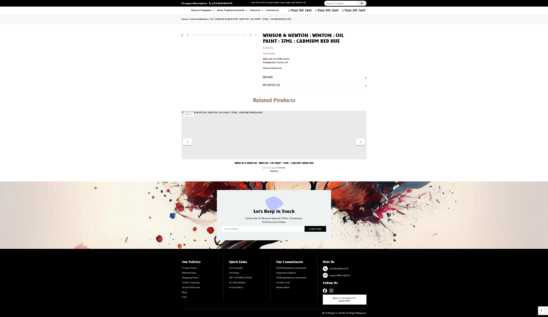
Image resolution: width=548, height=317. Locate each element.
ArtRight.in (331, 313)
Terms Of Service (191, 287)
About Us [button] (255, 10)
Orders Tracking (190, 282)
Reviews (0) (271, 85)
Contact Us (272, 10)
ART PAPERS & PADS (240, 277)
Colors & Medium (199, 19)
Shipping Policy (190, 277)
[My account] (300, 10)
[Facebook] (325, 291)
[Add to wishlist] (270, 153)
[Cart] (327, 10)
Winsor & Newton (272, 68)
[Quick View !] (277, 153)
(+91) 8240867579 (222, 3)
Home (185, 19)
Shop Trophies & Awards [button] (231, 10)
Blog (184, 292)
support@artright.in (196, 3)
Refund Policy (189, 272)
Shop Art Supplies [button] (201, 10)
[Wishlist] (353, 10)
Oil (211, 19)
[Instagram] (331, 291)
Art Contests (236, 267)
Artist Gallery (236, 287)
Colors (280, 62)
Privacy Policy (189, 267)
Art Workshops (237, 282)
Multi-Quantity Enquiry (344, 299)
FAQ (184, 297)
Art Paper (234, 272)
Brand (268, 77)
